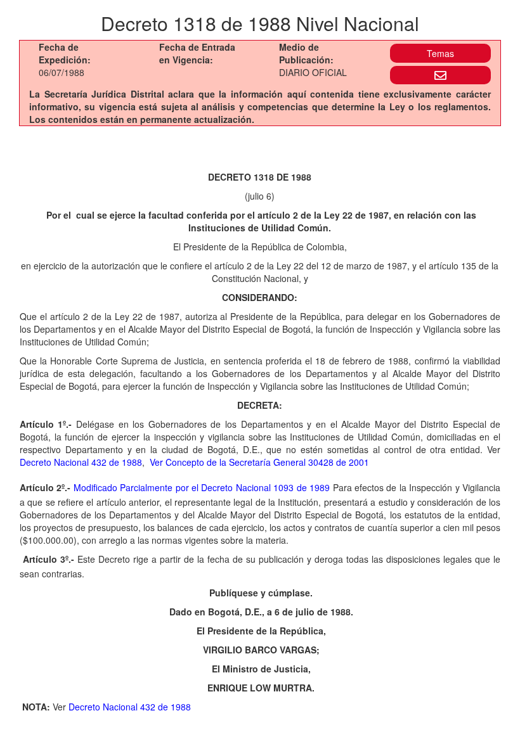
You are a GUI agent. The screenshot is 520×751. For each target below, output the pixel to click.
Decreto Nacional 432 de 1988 (81, 462)
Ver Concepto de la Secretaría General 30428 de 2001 (259, 462)
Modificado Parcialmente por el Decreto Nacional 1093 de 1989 (203, 487)
